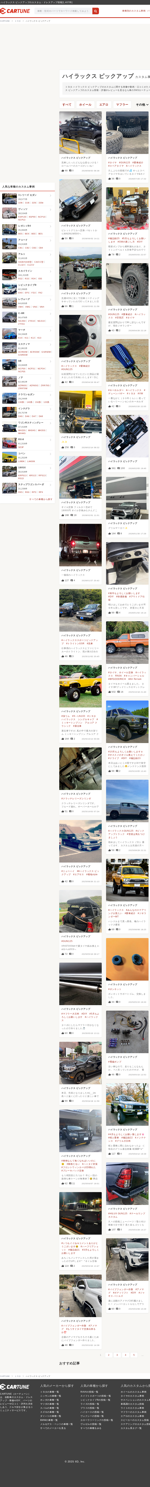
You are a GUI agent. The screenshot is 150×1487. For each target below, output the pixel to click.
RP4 (41, 492)
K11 (26, 338)
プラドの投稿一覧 (89, 1408)
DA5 (20, 416)
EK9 (20, 293)
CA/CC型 (39, 262)
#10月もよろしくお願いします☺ (125, 751)
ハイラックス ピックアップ (75, 158)
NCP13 (21, 220)
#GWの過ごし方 (126, 241)
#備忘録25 (114, 238)
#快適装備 (121, 596)
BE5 (20, 234)
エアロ (103, 104)
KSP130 (22, 217)
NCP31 (31, 368)
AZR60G (22, 385)
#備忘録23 (135, 758)
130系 (21, 402)
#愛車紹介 (137, 162)
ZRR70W (22, 388)
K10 (20, 338)
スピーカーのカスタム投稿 (135, 1420)
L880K (21, 461)
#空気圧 (119, 317)
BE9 (27, 234)
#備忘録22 (127, 1137)
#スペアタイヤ (116, 166)
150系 (38, 402)
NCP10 (41, 217)
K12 (33, 338)
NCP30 (21, 368)
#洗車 (90, 643)
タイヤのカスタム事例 (132, 1396)
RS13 (21, 478)
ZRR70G (45, 385)
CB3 (34, 248)
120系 (46, 402)
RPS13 (42, 475)
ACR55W (34, 352)
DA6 (27, 416)
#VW (140, 393)
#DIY (139, 241)
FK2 (40, 293)
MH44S (22, 433)
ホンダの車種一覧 (49, 1400)
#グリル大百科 (123, 1141)
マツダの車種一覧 (49, 1404)
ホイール (85, 104)
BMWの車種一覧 (49, 1420)
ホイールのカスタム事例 (134, 1392)
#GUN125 (124, 162)
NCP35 (21, 371)
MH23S (22, 430)
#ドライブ (113, 758)
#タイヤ (112, 162)
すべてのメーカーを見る (53, 1428)
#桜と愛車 (113, 1137)
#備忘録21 (74, 1250)
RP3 (34, 492)
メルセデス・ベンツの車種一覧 (56, 1424)
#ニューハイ (68, 871)
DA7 (34, 416)
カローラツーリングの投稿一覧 (96, 1420)
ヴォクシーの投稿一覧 (92, 1416)
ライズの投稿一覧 (89, 1404)
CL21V (30, 265)
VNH (42, 307)
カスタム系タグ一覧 (131, 1428)
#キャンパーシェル (134, 675)
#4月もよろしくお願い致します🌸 (126, 1134)
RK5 (20, 492)
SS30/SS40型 (25, 262)
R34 (33, 278)
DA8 (41, 416)
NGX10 (41, 321)
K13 (39, 338)
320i (34, 203)
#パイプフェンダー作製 (120, 1289)
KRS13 (32, 475)
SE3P (21, 447)
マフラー (122, 104)
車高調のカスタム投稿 (132, 1404)
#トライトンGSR (75, 643)
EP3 (27, 293)
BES (40, 234)
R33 (27, 278)
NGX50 (22, 321)
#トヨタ (131, 393)
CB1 (20, 248)
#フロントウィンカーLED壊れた (78, 1167)
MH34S (31, 430)
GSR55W (23, 355)
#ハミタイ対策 (90, 1164)
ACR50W (22, 352)
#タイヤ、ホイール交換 (120, 672)
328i (20, 203)
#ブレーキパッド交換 (72, 1170)
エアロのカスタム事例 (132, 1416)
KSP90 (32, 217)
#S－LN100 (78, 716)
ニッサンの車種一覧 (50, 1396)
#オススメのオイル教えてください (126, 755)
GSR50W (46, 352)
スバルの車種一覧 (49, 1408)
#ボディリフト (121, 1292)
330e (41, 203)
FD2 (33, 293)
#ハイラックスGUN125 (120, 831)
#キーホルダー (116, 390)
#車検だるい (73, 1164)
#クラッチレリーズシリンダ (76, 798)
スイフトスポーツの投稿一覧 (95, 1396)
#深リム (65, 716)
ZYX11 (21, 324)
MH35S (41, 430)
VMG (27, 307)
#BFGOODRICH (117, 679)
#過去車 (77, 726)
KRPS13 (22, 475)
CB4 (41, 248)
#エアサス (78, 874)
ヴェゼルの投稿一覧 (91, 1424)
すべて (67, 104)
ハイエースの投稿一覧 (92, 1412)
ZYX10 (31, 321)
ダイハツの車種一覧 (50, 1416)
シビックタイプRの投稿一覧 (95, 1400)
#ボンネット (114, 989)
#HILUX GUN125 (117, 1213)
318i (27, 203)
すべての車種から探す (41, 499)
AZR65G (34, 385)
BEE (33, 234)
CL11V (21, 265)
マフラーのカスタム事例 (134, 1412)
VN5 (35, 307)
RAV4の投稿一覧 (89, 1392)
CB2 (27, 248)
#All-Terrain (135, 679)
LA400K (31, 461)
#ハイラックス (134, 166)
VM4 (20, 307)
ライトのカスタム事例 (132, 1408)
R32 (20, 278)
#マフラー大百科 (70, 1013)
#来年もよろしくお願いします (124, 593)
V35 (40, 278)
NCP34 (41, 368)
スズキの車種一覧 (49, 1412)
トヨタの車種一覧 (49, 1392)
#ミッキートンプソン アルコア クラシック (79, 722)
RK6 (27, 492)
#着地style (92, 874)
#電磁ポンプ (114, 1061)
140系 (30, 402)
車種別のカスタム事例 (134, 11)
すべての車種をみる (91, 1428)
